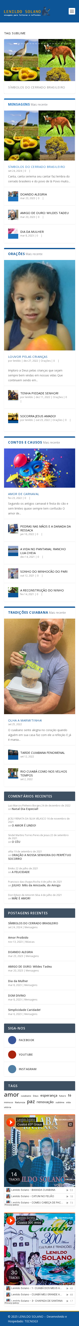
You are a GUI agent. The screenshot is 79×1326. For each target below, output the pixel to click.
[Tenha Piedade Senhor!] (13, 395)
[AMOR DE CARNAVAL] (39, 468)
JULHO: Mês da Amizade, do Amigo (36, 885)
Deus (35, 1096)
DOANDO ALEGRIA (33, 194)
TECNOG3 (31, 1321)
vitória (7, 1107)
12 (47, 43)
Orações (46, 360)
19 (67, 43)
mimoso (8, 1102)
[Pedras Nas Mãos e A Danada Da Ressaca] (13, 528)
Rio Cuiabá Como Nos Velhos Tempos (43, 773)
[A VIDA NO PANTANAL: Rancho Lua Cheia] (13, 551)
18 (64, 43)
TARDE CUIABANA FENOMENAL (42, 753)
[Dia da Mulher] (13, 234)
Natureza (20, 1102)
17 (62, 43)
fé (69, 1095)
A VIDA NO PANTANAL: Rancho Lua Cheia (43, 551)
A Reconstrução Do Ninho (42, 590)
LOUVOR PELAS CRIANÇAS (28, 357)
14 (53, 43)
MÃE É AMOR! (21, 898)
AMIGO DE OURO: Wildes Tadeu (44, 213)
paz (31, 1101)
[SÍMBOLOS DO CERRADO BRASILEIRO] (39, 135)
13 (50, 43)
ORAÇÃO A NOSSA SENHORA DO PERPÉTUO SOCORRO (39, 857)
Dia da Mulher (32, 232)
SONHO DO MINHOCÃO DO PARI (44, 571)
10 (42, 43)
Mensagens (31, 927)
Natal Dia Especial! (25, 809)
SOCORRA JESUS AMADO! (38, 416)
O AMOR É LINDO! (24, 825)
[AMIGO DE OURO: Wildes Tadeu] (13, 215)
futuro (62, 1096)
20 (70, 43)
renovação (45, 1102)
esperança (48, 1095)
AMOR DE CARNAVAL (23, 494)
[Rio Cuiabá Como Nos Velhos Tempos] (13, 773)
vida (68, 1102)
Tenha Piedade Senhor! (39, 393)
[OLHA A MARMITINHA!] (39, 666)
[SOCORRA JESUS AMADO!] (13, 418)
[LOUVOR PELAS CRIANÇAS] (39, 305)
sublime (60, 1102)
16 (59, 43)
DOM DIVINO (17, 995)
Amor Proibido (18, 937)
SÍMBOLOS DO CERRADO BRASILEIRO (36, 87)
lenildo (17, 360)
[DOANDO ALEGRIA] (13, 196)
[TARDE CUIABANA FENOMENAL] (13, 754)
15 (56, 43)
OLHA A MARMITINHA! (25, 720)
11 (45, 43)
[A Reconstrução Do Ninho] (13, 592)
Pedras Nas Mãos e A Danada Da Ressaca (45, 528)
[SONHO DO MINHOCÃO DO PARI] (13, 573)
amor (11, 1094)
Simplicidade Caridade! (24, 1010)
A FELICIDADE (21, 872)
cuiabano (26, 1096)
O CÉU (16, 842)
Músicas (29, 941)
